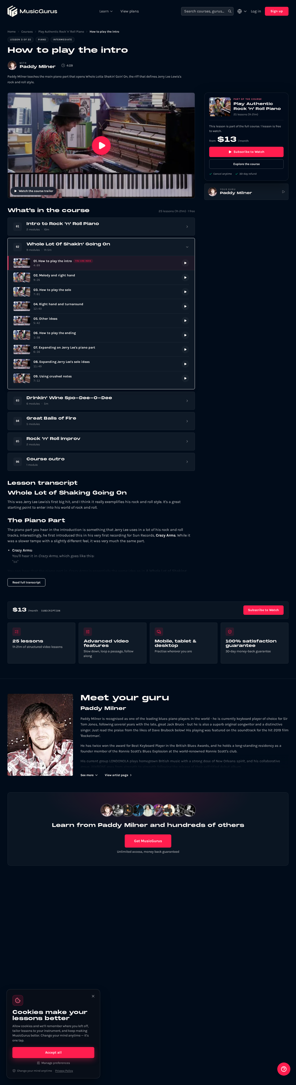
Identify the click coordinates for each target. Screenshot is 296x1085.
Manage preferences (55, 1063)
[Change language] (242, 11)
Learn (104, 11)
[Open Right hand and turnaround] (101, 306)
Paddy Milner (38, 67)
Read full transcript (26, 582)
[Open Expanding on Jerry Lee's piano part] (101, 349)
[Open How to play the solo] (101, 292)
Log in (256, 11)
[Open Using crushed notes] (101, 378)
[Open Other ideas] (101, 321)
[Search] (230, 11)
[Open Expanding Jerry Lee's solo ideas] (101, 364)
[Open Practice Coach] (283, 1069)
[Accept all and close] (93, 996)
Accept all (53, 1052)
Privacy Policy (64, 1070)
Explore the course (246, 164)
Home (11, 31)
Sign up (276, 11)
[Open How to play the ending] (101, 335)
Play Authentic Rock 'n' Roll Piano (61, 31)
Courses (27, 31)
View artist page (116, 775)
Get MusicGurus (148, 841)
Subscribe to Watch (249, 152)
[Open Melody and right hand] (101, 277)
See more (87, 775)
